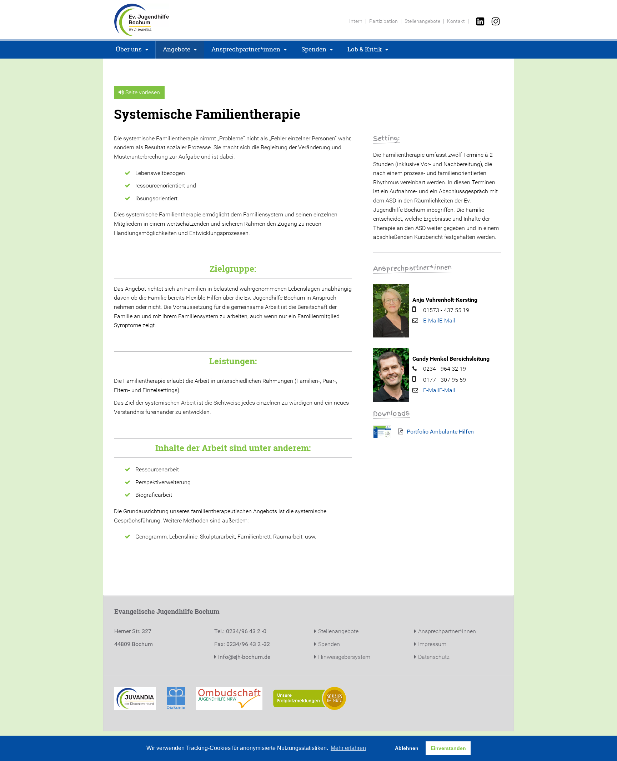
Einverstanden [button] (448, 748)
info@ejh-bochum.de (244, 657)
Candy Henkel (430, 358)
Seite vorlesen (142, 92)
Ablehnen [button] (406, 748)
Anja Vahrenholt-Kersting (444, 299)
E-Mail (447, 320)
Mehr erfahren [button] (348, 748)
